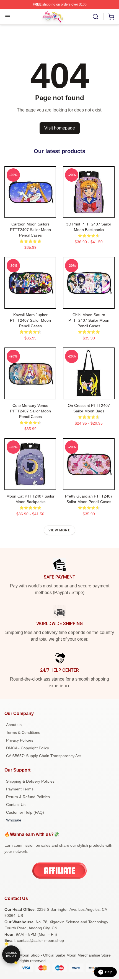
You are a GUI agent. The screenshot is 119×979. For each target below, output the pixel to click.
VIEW (30, 212)
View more (59, 530)
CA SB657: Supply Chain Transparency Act (43, 756)
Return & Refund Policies (28, 797)
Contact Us (15, 804)
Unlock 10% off (11, 954)
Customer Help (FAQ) (25, 812)
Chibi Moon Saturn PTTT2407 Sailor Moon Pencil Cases (88, 320)
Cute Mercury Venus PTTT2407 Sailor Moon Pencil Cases (30, 411)
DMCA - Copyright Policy (27, 748)
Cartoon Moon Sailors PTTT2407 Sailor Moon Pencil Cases (30, 229)
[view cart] (111, 16)
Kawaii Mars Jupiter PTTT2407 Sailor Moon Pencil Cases (30, 320)
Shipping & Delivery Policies (30, 781)
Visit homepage (59, 128)
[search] (95, 16)
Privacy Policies (19, 740)
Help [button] (108, 972)
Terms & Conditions (23, 732)
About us (14, 724)
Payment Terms (19, 789)
